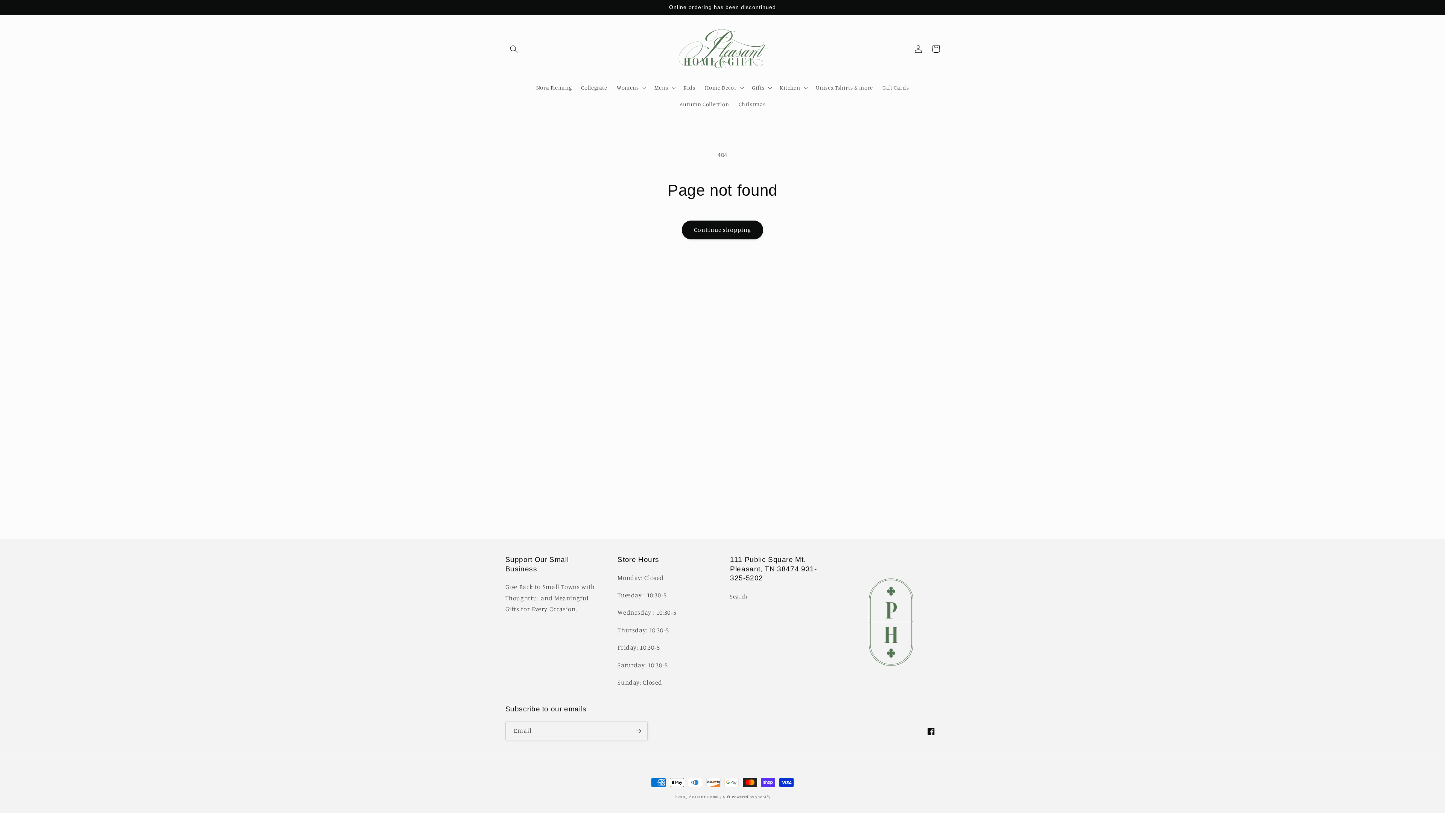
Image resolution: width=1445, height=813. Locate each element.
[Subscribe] (638, 731)
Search (739, 596)
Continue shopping (722, 229)
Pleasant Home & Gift (710, 797)
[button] (514, 49)
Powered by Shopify (751, 797)
